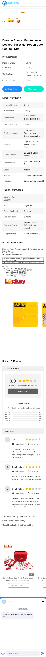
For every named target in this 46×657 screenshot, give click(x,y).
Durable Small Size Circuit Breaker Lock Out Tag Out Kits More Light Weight (18, 579)
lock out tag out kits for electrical (22, 517)
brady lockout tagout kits (13, 521)
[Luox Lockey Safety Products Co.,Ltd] (10, 3)
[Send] (43, 653)
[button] (6, 564)
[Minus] (42, 601)
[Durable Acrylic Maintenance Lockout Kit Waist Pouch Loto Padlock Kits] (23, 12)
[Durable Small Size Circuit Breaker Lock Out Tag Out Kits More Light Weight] (18, 560)
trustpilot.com (19, 444)
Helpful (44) (34, 472)
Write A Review (23, 391)
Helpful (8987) (35, 444)
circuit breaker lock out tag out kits (17, 525)
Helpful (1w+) (34, 493)
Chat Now (32, 89)
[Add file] (3, 653)
